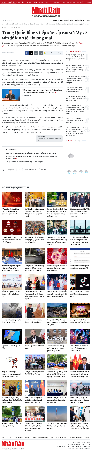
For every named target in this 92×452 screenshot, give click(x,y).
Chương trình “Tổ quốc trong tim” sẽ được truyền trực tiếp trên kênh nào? (75, 98)
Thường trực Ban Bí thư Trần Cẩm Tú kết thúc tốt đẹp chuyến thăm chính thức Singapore (75, 80)
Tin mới (62, 2)
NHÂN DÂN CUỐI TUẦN (66, 20)
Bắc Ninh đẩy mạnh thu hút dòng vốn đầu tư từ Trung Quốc (11, 293)
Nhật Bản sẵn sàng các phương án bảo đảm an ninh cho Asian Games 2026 (11, 374)
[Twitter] (31, 53)
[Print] (41, 53)
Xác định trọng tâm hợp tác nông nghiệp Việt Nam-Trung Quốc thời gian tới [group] (66, 24)
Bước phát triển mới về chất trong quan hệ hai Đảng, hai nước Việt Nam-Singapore (79, 374)
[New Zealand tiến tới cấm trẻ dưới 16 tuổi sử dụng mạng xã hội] (80, 282)
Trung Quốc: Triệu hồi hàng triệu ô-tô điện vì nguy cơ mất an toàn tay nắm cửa (34, 268)
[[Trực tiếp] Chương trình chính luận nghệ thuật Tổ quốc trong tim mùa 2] (12, 199)
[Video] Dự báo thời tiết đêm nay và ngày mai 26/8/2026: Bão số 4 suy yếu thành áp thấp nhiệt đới (75, 69)
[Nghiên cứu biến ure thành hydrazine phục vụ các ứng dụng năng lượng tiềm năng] (80, 414)
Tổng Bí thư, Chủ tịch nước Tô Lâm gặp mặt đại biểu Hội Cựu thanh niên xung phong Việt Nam (57, 241)
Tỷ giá (78, 140)
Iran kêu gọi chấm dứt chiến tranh (34, 347)
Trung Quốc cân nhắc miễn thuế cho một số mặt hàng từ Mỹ (25, 162)
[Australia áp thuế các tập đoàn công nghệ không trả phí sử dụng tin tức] (57, 336)
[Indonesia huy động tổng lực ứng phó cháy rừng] (12, 310)
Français (28, 2)
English (18, 2)
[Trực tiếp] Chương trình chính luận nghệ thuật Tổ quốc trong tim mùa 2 (74, 89)
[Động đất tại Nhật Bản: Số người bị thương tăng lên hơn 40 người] (57, 310)
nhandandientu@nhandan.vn (81, 449)
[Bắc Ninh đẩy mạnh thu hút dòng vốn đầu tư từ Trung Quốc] (12, 282)
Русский (34, 2)
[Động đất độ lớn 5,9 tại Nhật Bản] (12, 336)
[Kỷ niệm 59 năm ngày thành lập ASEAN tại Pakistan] (35, 362)
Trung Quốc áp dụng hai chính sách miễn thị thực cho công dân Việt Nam (79, 400)
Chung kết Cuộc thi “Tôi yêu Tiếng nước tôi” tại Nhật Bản (79, 321)
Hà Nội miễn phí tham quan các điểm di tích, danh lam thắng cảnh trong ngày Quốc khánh (75, 58)
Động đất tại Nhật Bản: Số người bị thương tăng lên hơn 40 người (57, 322)
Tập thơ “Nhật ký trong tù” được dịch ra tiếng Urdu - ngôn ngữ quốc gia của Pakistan (34, 427)
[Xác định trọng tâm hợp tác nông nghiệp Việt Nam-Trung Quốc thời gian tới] (12, 256)
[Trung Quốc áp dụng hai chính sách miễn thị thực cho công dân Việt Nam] (80, 388)
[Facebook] (27, 53)
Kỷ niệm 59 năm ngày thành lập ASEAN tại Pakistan (34, 373)
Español (40, 2)
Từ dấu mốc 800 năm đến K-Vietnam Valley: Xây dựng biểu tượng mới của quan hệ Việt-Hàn (34, 295)
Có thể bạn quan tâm (15, 187)
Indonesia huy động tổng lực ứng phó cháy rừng (11, 321)
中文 (23, 2)
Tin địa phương (70, 2)
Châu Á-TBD (15, 28)
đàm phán (44, 169)
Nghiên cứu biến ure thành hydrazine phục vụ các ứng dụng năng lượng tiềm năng (79, 425)
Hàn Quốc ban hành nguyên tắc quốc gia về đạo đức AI (79, 267)
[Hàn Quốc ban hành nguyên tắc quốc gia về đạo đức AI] (80, 256)
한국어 (46, 2)
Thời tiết (71, 140)
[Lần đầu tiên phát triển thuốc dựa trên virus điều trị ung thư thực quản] (57, 256)
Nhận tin (78, 2)
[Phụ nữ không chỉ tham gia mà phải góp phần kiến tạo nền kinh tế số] (57, 388)
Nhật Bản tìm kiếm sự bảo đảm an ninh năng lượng (34, 321)
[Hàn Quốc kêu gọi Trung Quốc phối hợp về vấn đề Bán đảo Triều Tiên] (12, 388)
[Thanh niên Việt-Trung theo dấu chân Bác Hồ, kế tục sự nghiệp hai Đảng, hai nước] (57, 362)
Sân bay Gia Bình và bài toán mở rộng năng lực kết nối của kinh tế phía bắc (34, 239)
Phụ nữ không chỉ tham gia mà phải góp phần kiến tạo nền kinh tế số (56, 400)
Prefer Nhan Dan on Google (54, 53)
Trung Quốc (10, 169)
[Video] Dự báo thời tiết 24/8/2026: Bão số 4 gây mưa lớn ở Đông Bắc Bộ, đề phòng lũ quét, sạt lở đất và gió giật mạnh (75, 109)
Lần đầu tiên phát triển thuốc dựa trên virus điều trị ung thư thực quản (57, 268)
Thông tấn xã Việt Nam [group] (40, 437)
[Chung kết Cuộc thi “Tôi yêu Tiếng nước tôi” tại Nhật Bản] (80, 310)
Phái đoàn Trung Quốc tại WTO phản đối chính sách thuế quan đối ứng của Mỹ (31, 153)
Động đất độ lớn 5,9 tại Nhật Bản (11, 347)
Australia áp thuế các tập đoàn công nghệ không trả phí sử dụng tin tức (56, 348)
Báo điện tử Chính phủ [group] (22, 437)
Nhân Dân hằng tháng (82, 20)
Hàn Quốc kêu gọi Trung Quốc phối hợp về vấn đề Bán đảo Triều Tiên (12, 400)
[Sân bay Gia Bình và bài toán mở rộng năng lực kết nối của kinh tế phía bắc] (35, 227)
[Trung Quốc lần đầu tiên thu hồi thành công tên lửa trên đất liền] (57, 414)
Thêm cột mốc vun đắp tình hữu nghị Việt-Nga (11, 424)
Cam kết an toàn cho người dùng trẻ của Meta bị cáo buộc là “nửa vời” (79, 348)
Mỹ (19, 169)
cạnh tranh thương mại (30, 169)
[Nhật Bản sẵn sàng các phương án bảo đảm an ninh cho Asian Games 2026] (12, 362)
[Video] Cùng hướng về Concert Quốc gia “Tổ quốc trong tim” (74, 120)
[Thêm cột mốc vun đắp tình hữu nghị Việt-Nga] (12, 414)
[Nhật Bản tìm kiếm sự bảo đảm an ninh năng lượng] (35, 310)
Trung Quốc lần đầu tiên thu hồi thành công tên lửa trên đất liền (57, 425)
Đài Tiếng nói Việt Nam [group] (58, 437)
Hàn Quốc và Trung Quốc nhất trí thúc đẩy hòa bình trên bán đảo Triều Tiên (33, 400)
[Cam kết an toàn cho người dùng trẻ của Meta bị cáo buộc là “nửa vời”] (80, 336)
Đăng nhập (88, 2)
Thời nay (54, 20)
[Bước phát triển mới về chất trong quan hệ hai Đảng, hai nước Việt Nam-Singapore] (80, 362)
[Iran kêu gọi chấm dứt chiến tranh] (35, 336)
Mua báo (56, 2)
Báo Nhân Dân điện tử (46, 11)
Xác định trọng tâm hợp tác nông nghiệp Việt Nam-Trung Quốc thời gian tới (11, 268)
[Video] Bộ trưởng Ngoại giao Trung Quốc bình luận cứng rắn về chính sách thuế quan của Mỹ (42, 91)
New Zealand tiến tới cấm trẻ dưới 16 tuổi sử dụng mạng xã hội (80, 293)
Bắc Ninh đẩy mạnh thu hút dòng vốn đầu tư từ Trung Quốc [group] (22, 24)
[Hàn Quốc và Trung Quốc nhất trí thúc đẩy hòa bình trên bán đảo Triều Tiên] (35, 388)
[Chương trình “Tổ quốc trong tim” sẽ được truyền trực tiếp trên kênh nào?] (12, 227)
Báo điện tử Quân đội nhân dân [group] (80, 437)
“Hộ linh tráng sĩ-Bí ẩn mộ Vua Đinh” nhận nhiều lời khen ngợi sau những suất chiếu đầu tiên (79, 241)
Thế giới (5, 28)
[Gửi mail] (36, 53)
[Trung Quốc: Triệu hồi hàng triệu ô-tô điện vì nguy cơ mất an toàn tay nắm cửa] (35, 256)
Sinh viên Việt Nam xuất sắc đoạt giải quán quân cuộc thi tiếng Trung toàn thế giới (57, 293)
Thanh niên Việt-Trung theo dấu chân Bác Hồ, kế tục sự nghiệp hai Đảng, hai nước (57, 374)
